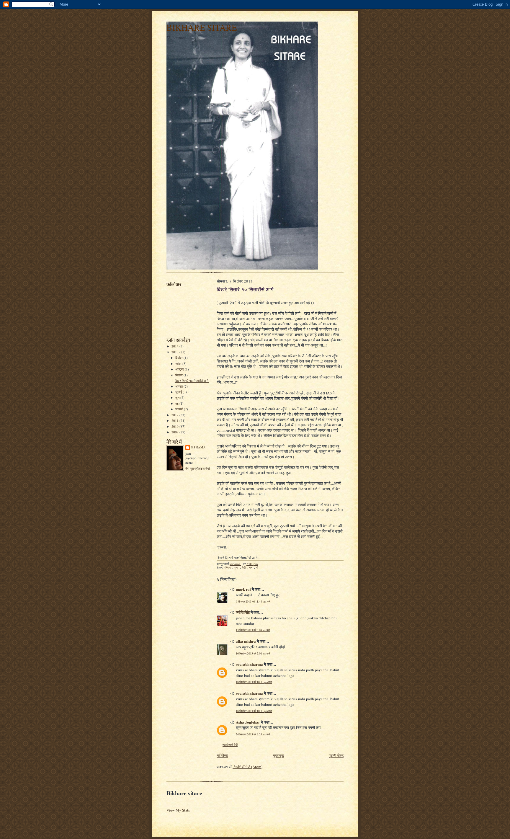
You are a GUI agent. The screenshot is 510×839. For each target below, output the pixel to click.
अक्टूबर (180, 369)
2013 (175, 352)
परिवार (227, 567)
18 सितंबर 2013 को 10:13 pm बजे (254, 682)
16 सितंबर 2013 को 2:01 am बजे (253, 653)
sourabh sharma (249, 664)
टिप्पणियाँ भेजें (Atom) (247, 766)
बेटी (244, 567)
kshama (198, 447)
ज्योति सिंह (243, 612)
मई (177, 403)
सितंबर (179, 375)
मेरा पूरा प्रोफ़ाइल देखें (197, 468)
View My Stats (178, 810)
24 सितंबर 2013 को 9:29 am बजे (253, 734)
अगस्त (179, 386)
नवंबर (178, 363)
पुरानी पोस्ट (336, 755)
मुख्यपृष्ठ (278, 755)
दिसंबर (179, 357)
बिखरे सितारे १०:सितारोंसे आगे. (192, 380)
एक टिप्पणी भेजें (230, 745)
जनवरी (179, 409)
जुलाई (179, 392)
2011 (175, 420)
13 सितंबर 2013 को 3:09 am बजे (253, 630)
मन (250, 567)
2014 (175, 346)
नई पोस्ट (222, 755)
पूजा (236, 567)
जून (177, 397)
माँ (257, 567)
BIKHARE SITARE (201, 27)
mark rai (243, 589)
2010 (175, 426)
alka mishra (246, 641)
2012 (175, 415)
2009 (175, 432)
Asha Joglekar (248, 722)
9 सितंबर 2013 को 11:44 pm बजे (253, 601)
